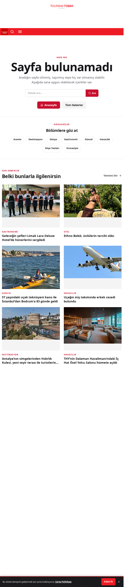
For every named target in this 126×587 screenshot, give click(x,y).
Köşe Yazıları (52, 148)
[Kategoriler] (20, 31)
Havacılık (105, 139)
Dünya (53, 139)
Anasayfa (50, 105)
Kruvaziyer (72, 148)
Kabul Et (108, 581)
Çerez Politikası (63, 581)
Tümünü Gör (111, 175)
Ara (94, 93)
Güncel (89, 139)
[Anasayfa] (61, 7)
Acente (17, 139)
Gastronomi (71, 139)
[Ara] (12, 31)
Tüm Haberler (74, 105)
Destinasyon (35, 139)
